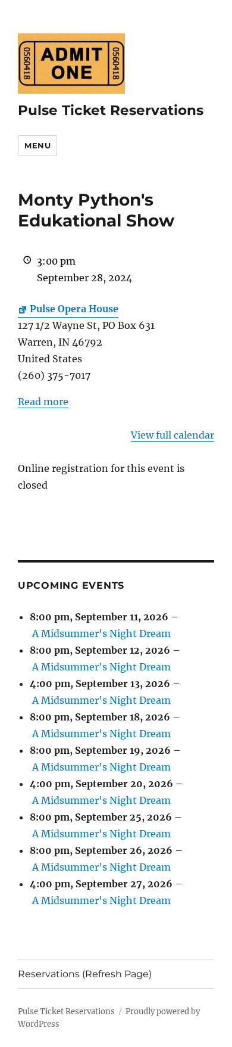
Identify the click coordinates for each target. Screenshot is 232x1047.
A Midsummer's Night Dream (101, 633)
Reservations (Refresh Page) (85, 974)
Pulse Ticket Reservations (110, 110)
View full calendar (172, 435)
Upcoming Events (71, 585)
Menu (37, 145)
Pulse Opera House (74, 309)
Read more (43, 402)
